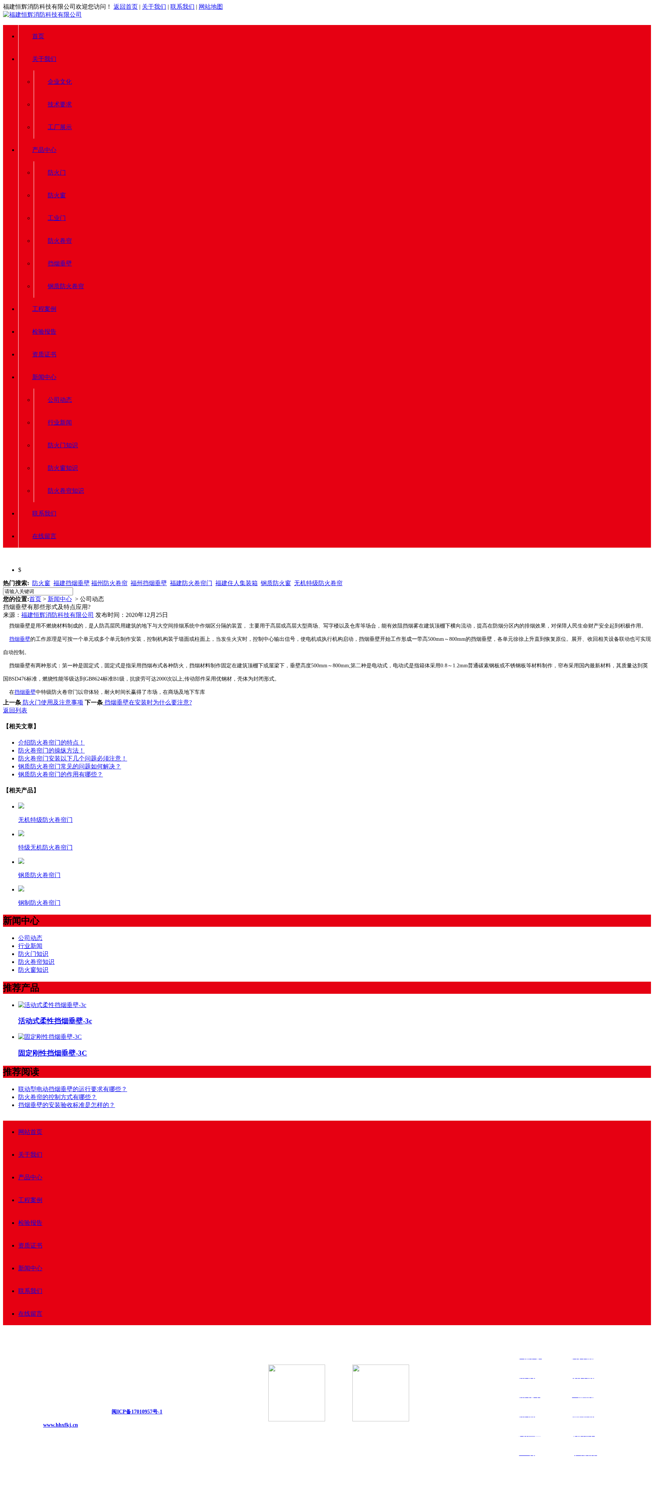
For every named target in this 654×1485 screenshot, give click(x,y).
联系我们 (182, 6)
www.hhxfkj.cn (60, 1425)
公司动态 (60, 400)
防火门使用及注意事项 (52, 702)
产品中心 (44, 150)
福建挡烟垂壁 (71, 583)
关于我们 (154, 6)
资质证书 (44, 354)
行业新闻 (60, 422)
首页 (38, 36)
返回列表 (15, 710)
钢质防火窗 (276, 583)
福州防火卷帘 (109, 583)
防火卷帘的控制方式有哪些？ (57, 1097)
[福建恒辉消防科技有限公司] (42, 14)
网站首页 (30, 1132)
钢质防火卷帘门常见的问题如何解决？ (69, 766)
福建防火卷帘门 (191, 583)
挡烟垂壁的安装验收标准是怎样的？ (66, 1105)
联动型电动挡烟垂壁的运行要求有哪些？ (72, 1089)
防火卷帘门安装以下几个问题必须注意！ (72, 758)
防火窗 (57, 195)
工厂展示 (60, 127)
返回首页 (126, 6)
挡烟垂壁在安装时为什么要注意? (147, 702)
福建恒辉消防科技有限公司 (57, 615)
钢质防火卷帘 (66, 286)
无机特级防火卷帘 (318, 583)
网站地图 (211, 6)
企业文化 (60, 81)
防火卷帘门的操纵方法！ (51, 750)
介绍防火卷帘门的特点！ (51, 742)
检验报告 (44, 331)
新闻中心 (44, 377)
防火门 (57, 172)
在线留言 (44, 536)
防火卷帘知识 (66, 490)
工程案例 (44, 309)
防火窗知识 (63, 468)
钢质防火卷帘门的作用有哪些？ (60, 774)
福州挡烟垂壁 (149, 583)
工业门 (57, 218)
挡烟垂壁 (60, 263)
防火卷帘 (60, 240)
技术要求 (60, 104)
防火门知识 (63, 445)
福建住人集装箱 (236, 583)
